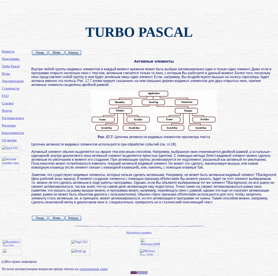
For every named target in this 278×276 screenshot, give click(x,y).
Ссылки (7, 103)
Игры (6, 73)
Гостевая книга (13, 118)
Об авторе (9, 140)
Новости (8, 51)
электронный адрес (93, 269)
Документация (12, 81)
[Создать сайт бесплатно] (139, 273)
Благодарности (13, 133)
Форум (7, 110)
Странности (11, 88)
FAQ (5, 96)
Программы (11, 59)
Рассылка (9, 125)
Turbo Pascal (11, 66)
